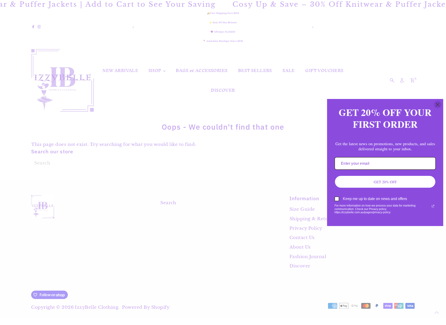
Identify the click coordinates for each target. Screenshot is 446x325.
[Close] (437, 104)
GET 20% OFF (385, 181)
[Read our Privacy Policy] (433, 206)
